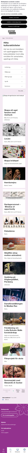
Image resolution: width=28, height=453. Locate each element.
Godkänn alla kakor (14, 17)
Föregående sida (6, 391)
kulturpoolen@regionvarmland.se (9, 411)
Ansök (2, 430)
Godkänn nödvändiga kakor (14, 22)
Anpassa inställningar (14, 26)
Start (3, 38)
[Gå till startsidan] (12, 33)
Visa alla (20, 91)
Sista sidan (23, 391)
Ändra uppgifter (4, 432)
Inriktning (7, 67)
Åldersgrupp (8, 77)
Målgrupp (7, 72)
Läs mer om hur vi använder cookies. (11, 14)
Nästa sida (17, 391)
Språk (6, 81)
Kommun (7, 86)
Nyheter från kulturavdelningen (8, 424)
